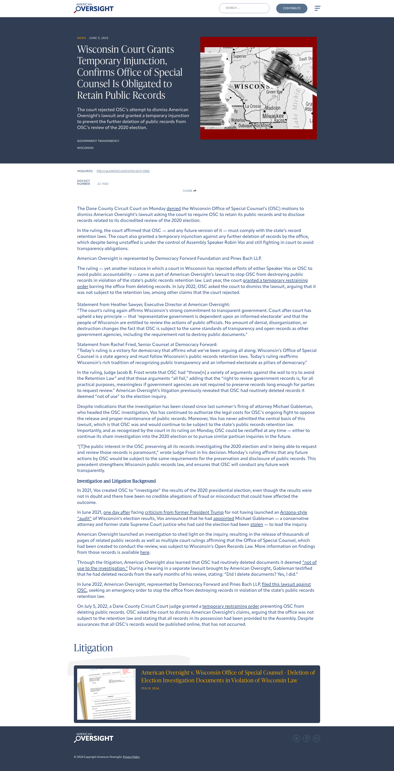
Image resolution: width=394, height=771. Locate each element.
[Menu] (317, 8)
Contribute (292, 8)
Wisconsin (85, 148)
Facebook (306, 738)
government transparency (98, 141)
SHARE (188, 191)
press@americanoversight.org (123, 171)
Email (316, 738)
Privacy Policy (131, 757)
